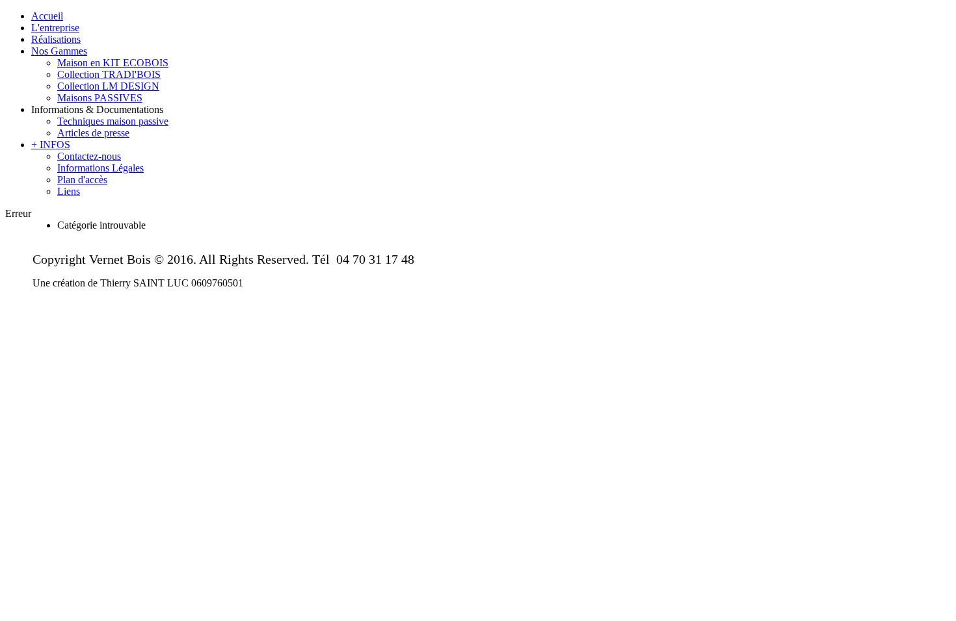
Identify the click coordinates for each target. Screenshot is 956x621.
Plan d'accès (82, 179)
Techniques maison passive (112, 121)
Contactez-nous (89, 156)
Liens (68, 191)
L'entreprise (55, 27)
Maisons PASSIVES (99, 97)
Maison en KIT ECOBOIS (112, 62)
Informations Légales (100, 167)
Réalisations (56, 39)
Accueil (47, 15)
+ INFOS (50, 144)
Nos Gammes (59, 51)
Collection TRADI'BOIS (109, 74)
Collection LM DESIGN (108, 86)
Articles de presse (93, 132)
